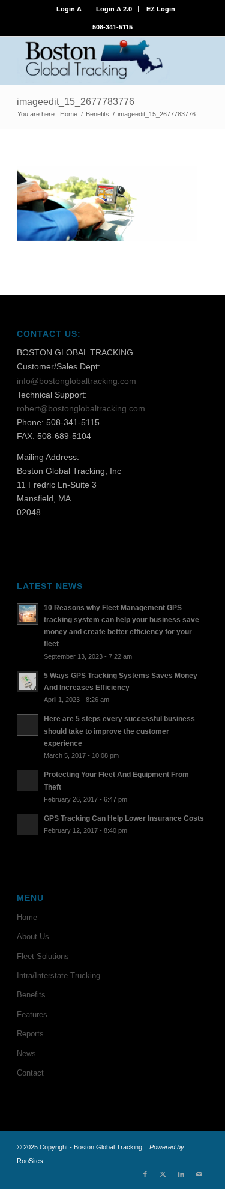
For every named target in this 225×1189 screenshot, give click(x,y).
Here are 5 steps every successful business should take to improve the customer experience (119, 731)
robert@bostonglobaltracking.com (81, 408)
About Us (33, 936)
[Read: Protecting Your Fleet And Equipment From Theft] (27, 780)
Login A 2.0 (114, 9)
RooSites (30, 1160)
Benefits (31, 994)
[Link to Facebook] (145, 1174)
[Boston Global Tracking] (93, 61)
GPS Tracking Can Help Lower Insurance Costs (124, 818)
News (26, 1053)
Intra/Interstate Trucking (58, 975)
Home (27, 917)
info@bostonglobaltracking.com (76, 381)
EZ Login (160, 9)
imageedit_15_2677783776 (75, 102)
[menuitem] (69, 9)
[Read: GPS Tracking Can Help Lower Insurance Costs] (27, 824)
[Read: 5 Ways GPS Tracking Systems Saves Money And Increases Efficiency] (27, 681)
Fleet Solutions (43, 956)
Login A (69, 9)
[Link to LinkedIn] (181, 1174)
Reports (30, 1033)
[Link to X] (163, 1174)
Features (32, 1014)
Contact (30, 1072)
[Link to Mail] (199, 1174)
